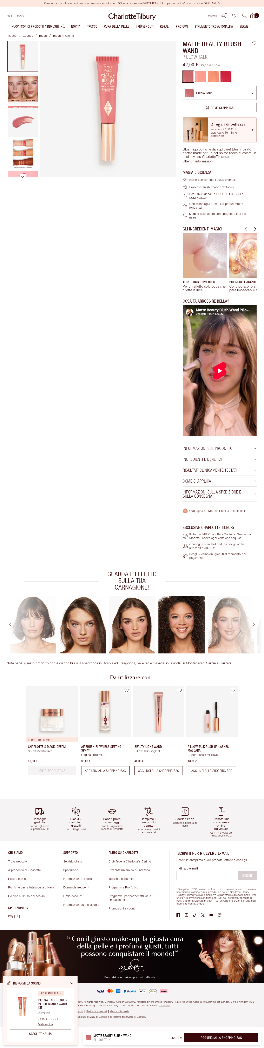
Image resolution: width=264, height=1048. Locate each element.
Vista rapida (45, 1024)
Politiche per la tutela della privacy (31, 887)
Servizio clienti (72, 861)
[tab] (22, 56)
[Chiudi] (71, 983)
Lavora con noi (18, 878)
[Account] (224, 15)
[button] (244, 16)
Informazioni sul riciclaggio (81, 904)
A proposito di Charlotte (24, 870)
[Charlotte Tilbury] (132, 15)
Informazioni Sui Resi (77, 878)
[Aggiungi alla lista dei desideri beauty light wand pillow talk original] (180, 690)
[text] (52, 771)
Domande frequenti (76, 887)
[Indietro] (245, 229)
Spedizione (70, 870)
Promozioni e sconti (122, 908)
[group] (205, 262)
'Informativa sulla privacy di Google (87, 1016)
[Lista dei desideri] (234, 16)
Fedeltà (212, 15)
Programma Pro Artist (123, 887)
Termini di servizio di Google (129, 1016)
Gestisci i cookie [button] (119, 1011)
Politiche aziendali (96, 1011)
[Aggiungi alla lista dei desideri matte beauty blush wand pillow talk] (254, 43)
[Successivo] (255, 229)
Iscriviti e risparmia (121, 878)
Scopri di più (238, 510)
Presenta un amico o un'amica (129, 870)
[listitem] (38, 27)
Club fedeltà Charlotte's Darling (130, 861)
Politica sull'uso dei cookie (26, 896)
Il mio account (72, 896)
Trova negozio (17, 861)
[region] (40, 1010)
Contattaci (164, 1005)
